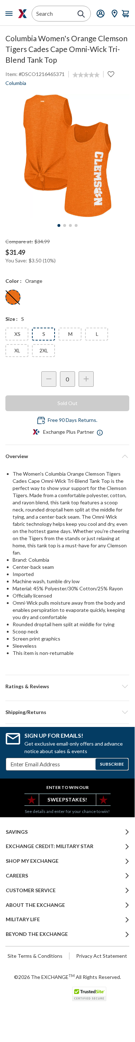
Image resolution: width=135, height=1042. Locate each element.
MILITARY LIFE (23, 919)
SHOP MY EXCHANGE (32, 861)
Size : (11, 319)
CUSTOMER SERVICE (31, 890)
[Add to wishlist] (111, 74)
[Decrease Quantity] (48, 379)
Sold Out (67, 403)
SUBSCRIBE (112, 764)
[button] (67, 686)
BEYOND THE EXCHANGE (37, 934)
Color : (13, 281)
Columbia (15, 83)
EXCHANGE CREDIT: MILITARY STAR (49, 846)
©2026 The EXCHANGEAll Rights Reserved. (67, 977)
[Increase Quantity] (86, 379)
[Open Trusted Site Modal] (89, 994)
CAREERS (17, 876)
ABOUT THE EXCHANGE (35, 905)
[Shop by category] (10, 13)
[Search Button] (81, 14)
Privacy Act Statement (101, 956)
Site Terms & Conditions (35, 956)
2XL (43, 350)
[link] (86, 74)
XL (17, 350)
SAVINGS (17, 832)
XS (17, 334)
